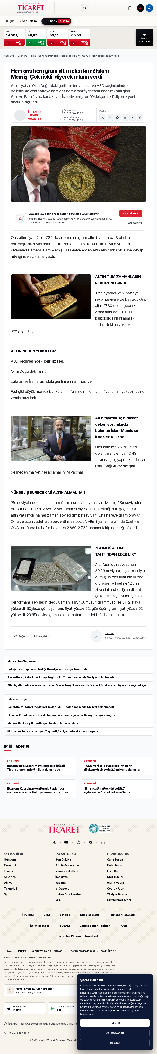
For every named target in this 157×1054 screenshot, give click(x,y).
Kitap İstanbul (89, 914)
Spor (7, 894)
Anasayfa (9, 55)
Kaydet (42, 636)
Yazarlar (61, 882)
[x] (54, 842)
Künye (8, 950)
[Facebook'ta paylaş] (110, 117)
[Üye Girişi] (149, 8)
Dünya (8, 882)
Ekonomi (22, 55)
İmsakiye (61, 877)
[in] (103, 842)
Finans (8, 871)
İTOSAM (64, 925)
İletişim (22, 950)
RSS (58, 900)
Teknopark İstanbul (122, 914)
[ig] (78, 842)
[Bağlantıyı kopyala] (140, 117)
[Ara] (85, 8)
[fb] (91, 842)
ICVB (123, 925)
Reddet (115, 1042)
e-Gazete (62, 888)
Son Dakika (63, 859)
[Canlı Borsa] (140, 8)
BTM (46, 914)
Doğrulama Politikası (82, 950)
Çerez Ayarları (115, 1032)
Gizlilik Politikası (121, 1010)
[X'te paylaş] (102, 117)
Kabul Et (115, 1022)
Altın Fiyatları (116, 882)
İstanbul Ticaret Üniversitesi (78, 936)
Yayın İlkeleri (108, 950)
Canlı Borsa (115, 859)
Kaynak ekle (131, 213)
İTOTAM (28, 914)
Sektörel (10, 877)
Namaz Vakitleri (66, 871)
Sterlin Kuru (115, 877)
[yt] (66, 842)
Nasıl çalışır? (134, 222)
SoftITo (65, 914)
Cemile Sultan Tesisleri (95, 925)
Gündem (10, 859)
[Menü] (8, 8)
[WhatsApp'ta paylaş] (117, 117)
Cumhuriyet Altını (119, 900)
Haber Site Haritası (68, 894)
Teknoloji (10, 888)
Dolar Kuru (114, 865)
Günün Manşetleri (67, 865)
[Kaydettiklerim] (130, 8)
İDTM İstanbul (39, 925)
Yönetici (110, 634)
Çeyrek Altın (115, 888)
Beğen (22, 636)
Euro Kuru (113, 871)
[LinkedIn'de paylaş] (125, 117)
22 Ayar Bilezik (117, 894)
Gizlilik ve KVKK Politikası (47, 950)
